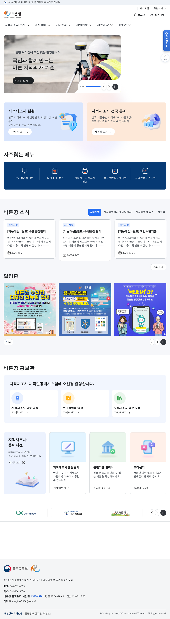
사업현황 (82, 25)
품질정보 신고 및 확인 (36, 613)
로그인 (141, 14)
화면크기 (159, 8)
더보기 (156, 266)
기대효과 (61, 25)
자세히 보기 (24, 80)
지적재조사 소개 (15, 25)
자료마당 (103, 25)
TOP (165, 59)
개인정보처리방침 (13, 613)
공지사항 (95, 213)
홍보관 (122, 25)
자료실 (161, 212)
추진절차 (40, 25)
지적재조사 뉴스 (145, 212)
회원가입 (160, 14)
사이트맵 (144, 8)
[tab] (94, 212)
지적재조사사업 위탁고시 (118, 212)
